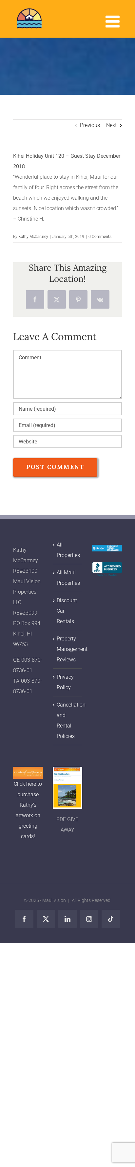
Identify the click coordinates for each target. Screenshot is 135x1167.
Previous (90, 125)
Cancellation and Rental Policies (68, 720)
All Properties (68, 550)
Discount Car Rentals (67, 610)
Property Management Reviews (68, 649)
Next (111, 125)
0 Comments (99, 236)
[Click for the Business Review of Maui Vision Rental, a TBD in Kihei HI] (107, 567)
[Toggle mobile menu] (114, 21)
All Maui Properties (68, 577)
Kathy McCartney (33, 236)
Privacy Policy (65, 682)
